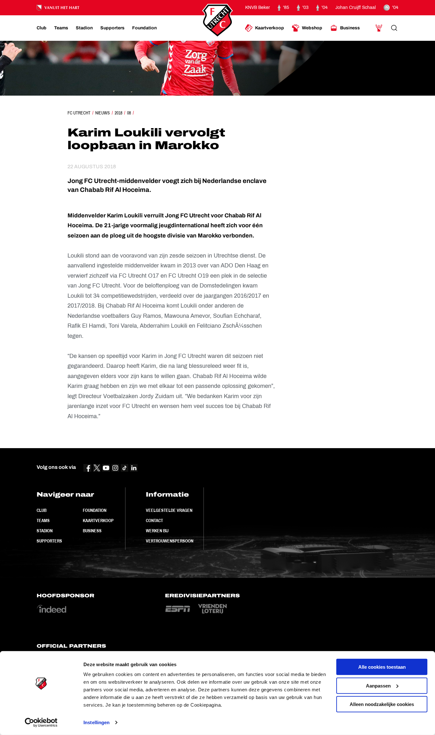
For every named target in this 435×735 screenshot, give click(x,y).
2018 (118, 113)
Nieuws (102, 113)
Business (92, 531)
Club (41, 510)
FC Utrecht (79, 113)
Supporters (49, 541)
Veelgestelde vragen (169, 510)
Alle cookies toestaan (382, 667)
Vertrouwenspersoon (169, 541)
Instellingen (96, 722)
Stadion (45, 531)
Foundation (94, 510)
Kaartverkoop (98, 520)
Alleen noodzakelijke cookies (382, 704)
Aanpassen (378, 685)
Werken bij (157, 531)
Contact (154, 520)
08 (129, 113)
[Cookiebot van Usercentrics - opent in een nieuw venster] (41, 722)
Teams (43, 520)
